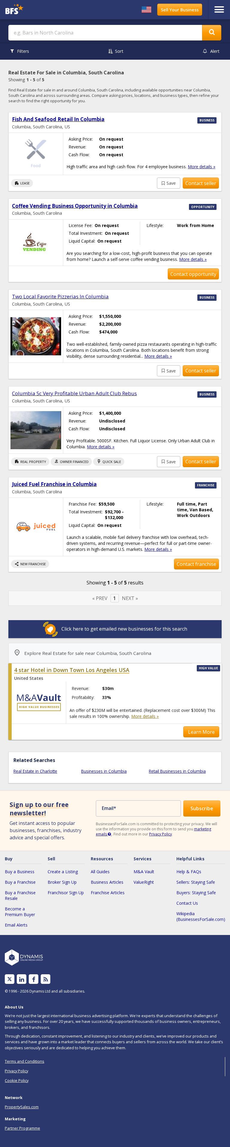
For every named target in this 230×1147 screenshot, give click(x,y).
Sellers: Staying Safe (195, 882)
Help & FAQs (188, 871)
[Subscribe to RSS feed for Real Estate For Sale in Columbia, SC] (45, 979)
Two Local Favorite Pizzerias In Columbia (60, 296)
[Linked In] (21, 979)
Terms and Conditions (24, 1061)
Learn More (201, 732)
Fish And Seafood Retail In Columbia (58, 119)
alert (215, 51)
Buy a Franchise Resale (20, 895)
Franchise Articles (108, 892)
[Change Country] (146, 9)
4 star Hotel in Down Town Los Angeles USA (71, 670)
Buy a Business (19, 871)
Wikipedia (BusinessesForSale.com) (200, 916)
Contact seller (200, 183)
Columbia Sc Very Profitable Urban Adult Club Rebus (74, 393)
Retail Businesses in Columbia (177, 771)
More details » (201, 166)
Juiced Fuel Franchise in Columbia (54, 484)
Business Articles (107, 882)
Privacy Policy (160, 834)
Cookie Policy (16, 1080)
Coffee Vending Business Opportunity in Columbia (75, 205)
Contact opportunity (193, 274)
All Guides (100, 871)
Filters (23, 51)
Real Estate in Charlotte (35, 771)
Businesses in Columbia (104, 771)
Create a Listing (63, 871)
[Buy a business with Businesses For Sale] (31, 10)
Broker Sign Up (62, 882)
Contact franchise (196, 564)
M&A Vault (144, 871)
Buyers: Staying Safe (196, 892)
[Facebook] (33, 979)
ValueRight (144, 882)
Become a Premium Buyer (20, 911)
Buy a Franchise (20, 882)
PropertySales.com (22, 1107)
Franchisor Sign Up (66, 892)
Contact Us (187, 903)
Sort (119, 51)
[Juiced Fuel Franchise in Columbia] (36, 527)
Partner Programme (22, 1128)
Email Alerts (16, 925)
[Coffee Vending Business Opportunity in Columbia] (36, 243)
